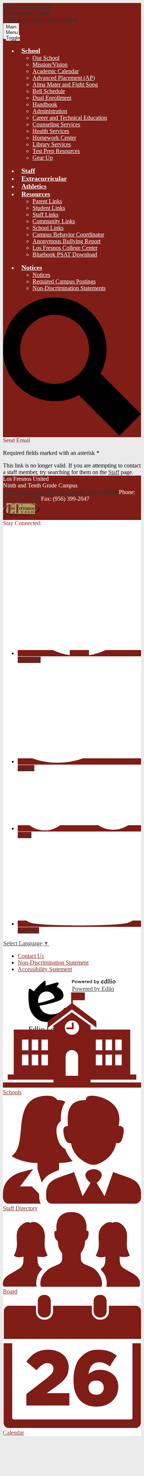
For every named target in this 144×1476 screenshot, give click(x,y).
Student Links (48, 208)
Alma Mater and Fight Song (65, 84)
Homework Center (54, 138)
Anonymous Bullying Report (66, 241)
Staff (113, 472)
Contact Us (31, 956)
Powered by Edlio (93, 989)
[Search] (72, 434)
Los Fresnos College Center (64, 248)
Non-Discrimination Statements (69, 288)
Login (47, 985)
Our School (45, 58)
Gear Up (42, 157)
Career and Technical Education (69, 118)
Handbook (44, 104)
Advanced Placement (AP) (63, 78)
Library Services (51, 144)
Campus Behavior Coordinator (68, 234)
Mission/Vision (50, 64)
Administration (49, 111)
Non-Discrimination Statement (53, 962)
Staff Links (45, 214)
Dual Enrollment (51, 98)
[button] (31, 50)
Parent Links (47, 201)
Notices (41, 275)
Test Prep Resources (56, 151)
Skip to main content (27, 6)
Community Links (53, 221)
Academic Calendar (55, 71)
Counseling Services (56, 124)
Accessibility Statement (45, 969)
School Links (48, 228)
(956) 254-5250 (22, 499)
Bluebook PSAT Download (64, 254)
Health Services (50, 131)
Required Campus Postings (64, 281)
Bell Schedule (48, 91)
